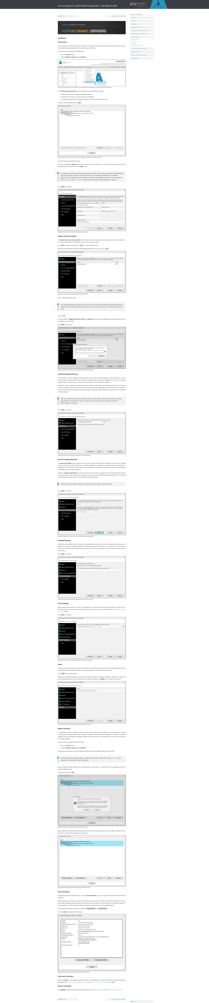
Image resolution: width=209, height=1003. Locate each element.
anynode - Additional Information (138, 55)
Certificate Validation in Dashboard (138, 33)
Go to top (134, 1001)
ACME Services (134, 39)
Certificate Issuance (135, 37)
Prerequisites (134, 24)
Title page (133, 17)
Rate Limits (113, 758)
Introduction (133, 20)
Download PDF (134, 58)
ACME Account (134, 41)
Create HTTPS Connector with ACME (139, 48)
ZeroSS (66, 179)
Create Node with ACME (136, 27)
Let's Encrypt (77, 179)
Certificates (133, 43)
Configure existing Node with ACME (139, 30)
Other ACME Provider (135, 51)
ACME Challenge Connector (137, 45)
